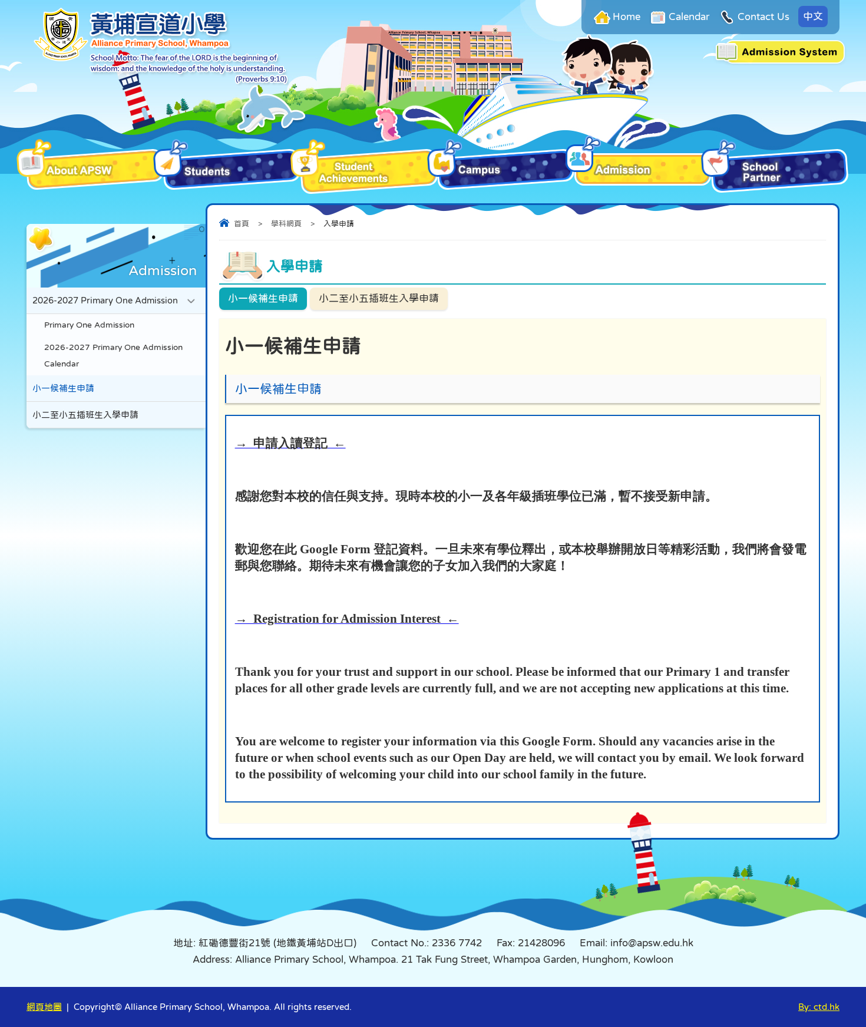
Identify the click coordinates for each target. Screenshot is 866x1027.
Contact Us (763, 17)
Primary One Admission (89, 325)
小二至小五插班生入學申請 (379, 298)
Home (626, 17)
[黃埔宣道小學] (160, 82)
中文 (813, 16)
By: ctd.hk (818, 1006)
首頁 (241, 223)
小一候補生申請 (263, 298)
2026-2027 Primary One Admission (105, 300)
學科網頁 (286, 223)
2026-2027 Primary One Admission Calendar (113, 356)
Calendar (689, 17)
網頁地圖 (44, 1006)
